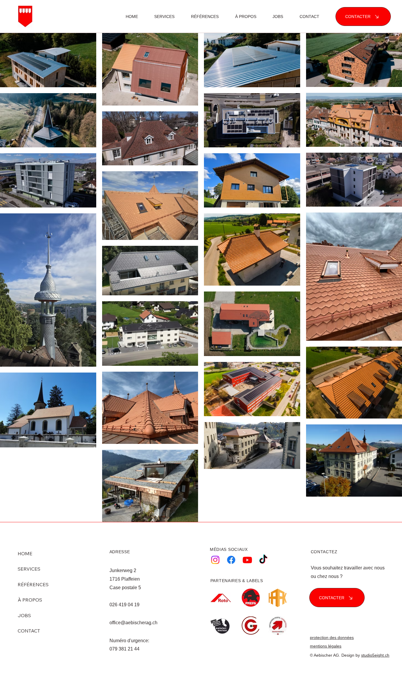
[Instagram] (215, 559)
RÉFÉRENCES (33, 584)
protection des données (332, 637)
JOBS (24, 615)
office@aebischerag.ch (133, 622)
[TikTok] (263, 559)
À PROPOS (30, 600)
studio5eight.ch (375, 655)
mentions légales (325, 646)
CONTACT (29, 631)
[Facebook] (231, 559)
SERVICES (29, 569)
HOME (25, 553)
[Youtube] (247, 559)
